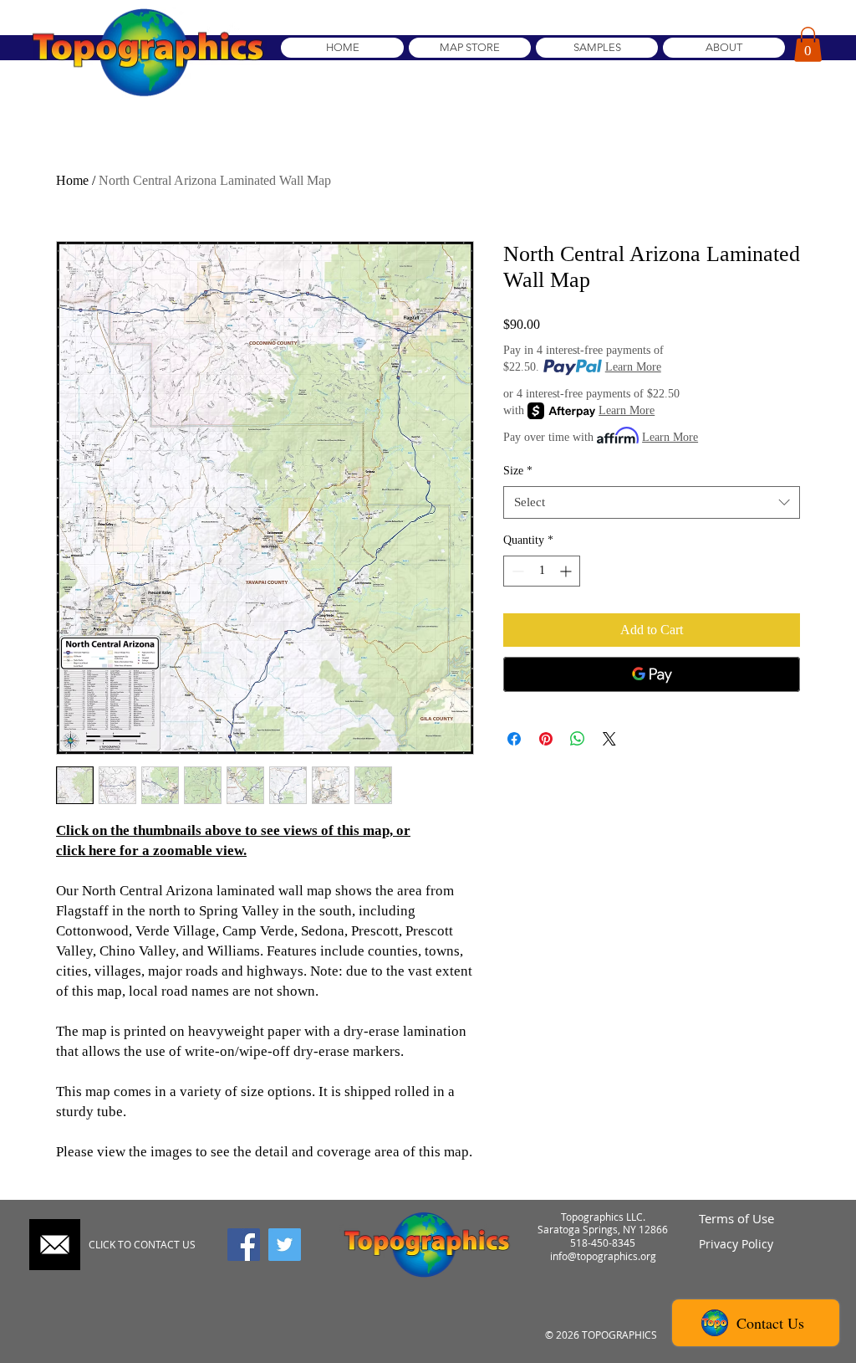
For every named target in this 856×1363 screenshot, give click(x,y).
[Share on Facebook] (514, 739)
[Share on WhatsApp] (578, 739)
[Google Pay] (651, 674)
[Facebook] (243, 1244)
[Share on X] (609, 739)
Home (72, 180)
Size (517, 470)
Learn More (633, 367)
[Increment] (567, 571)
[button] (808, 44)
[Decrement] (516, 571)
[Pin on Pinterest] (546, 739)
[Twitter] (284, 1244)
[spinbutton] (542, 571)
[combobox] (651, 502)
